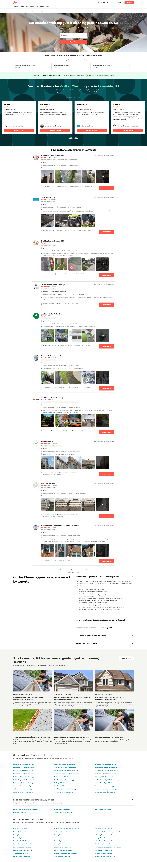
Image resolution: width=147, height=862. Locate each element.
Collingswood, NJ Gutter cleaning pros (65, 777)
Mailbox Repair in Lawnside (21, 856)
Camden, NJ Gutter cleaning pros (105, 792)
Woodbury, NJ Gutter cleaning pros (105, 786)
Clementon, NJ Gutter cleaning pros (105, 764)
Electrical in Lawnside (60, 832)
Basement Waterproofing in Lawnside (65, 853)
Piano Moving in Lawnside (102, 844)
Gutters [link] (25, 11)
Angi (55, 734)
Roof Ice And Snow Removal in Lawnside (66, 829)
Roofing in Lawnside (19, 812)
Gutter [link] (30, 11)
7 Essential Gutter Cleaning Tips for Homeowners (31, 737)
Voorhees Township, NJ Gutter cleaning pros (108, 780)
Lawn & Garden (30, 6)
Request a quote (19, 130)
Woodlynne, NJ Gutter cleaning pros (65, 780)
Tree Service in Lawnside (20, 853)
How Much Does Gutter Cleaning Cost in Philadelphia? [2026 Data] (28, 698)
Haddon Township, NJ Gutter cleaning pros (67, 774)
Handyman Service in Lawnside (22, 850)
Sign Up (129, 2)
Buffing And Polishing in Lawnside (105, 856)
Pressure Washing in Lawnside (63, 812)
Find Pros (73, 42)
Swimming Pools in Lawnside (103, 835)
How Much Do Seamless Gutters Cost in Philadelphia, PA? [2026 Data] (109, 698)
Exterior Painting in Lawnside (63, 850)
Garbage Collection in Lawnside (104, 838)
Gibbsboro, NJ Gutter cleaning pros (64, 786)
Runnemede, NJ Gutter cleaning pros (24, 783)
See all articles (126, 658)
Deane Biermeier (18, 694)
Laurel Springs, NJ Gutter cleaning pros (66, 789)
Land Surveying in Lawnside (62, 847)
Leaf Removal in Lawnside (103, 809)
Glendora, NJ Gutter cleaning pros (23, 786)
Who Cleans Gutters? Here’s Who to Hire (110, 737)
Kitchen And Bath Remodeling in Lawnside (107, 832)
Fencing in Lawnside (19, 835)
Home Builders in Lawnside (62, 856)
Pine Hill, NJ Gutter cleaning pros (64, 792)
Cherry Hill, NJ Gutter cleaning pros (65, 768)
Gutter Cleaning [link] (38, 11)
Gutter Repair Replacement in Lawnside (25, 809)
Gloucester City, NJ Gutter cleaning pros (107, 771)
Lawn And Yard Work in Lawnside (23, 841)
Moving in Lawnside (60, 838)
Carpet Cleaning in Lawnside (103, 829)
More (37, 6)
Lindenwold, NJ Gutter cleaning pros (106, 768)
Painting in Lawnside (60, 844)
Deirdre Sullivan (18, 734)
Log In (120, 2)
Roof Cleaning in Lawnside (62, 809)
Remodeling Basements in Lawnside (65, 841)
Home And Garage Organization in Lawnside (108, 847)
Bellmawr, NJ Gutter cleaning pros (64, 764)
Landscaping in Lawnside (21, 838)
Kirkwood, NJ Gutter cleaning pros (105, 777)
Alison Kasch (99, 694)
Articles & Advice (44, 6)
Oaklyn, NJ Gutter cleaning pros (64, 783)
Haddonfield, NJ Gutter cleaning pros (24, 777)
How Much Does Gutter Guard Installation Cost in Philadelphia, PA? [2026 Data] (72, 698)
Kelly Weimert (58, 694)
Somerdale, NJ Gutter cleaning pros (24, 774)
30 (86, 569)
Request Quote (106, 188)
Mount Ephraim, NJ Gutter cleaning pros (66, 771)
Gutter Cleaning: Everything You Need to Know (71, 737)
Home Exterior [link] (17, 11)
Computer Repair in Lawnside (103, 853)
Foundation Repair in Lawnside (22, 844)
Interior (16, 6)
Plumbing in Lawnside (20, 829)
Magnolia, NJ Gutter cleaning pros (23, 764)
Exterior (21, 6)
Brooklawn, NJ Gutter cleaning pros (105, 774)
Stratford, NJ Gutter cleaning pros (23, 792)
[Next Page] (92, 569)
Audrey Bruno (99, 734)
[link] (5, 126)
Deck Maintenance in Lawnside (22, 847)
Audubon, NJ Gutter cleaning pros (23, 789)
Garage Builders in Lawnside (103, 850)
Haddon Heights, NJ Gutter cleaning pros (25, 780)
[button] (47, 176)
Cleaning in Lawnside (19, 832)
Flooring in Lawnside (60, 835)
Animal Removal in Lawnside (103, 841)
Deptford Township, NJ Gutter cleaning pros (108, 783)
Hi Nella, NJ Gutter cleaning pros (23, 771)
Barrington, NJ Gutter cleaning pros (24, 768)
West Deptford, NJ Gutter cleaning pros (107, 789)
